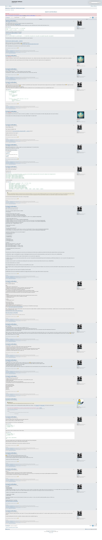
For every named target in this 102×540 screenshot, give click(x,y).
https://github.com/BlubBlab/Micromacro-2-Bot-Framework (13, 52)
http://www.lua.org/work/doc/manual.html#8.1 (16, 306)
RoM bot (24, 15)
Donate (41, 407)
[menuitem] (10, 6)
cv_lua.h (7, 155)
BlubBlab (78, 26)
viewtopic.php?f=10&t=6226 (12, 79)
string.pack (37, 405)
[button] (96, 17)
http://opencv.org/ (17, 24)
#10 (6, 282)
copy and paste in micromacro (14, 409)
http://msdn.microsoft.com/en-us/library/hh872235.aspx (14, 310)
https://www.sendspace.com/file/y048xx (12, 312)
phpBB (48, 531)
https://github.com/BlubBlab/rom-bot (10, 51)
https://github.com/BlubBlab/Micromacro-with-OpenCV (13, 50)
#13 (6, 361)
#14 (6, 377)
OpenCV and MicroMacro (51, 11)
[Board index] (6, 2)
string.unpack (42, 405)
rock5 (77, 405)
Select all (9, 34)
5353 (79, 65)
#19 (6, 485)
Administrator (78, 63)
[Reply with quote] (73, 21)
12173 (79, 406)
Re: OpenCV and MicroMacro (11, 55)
